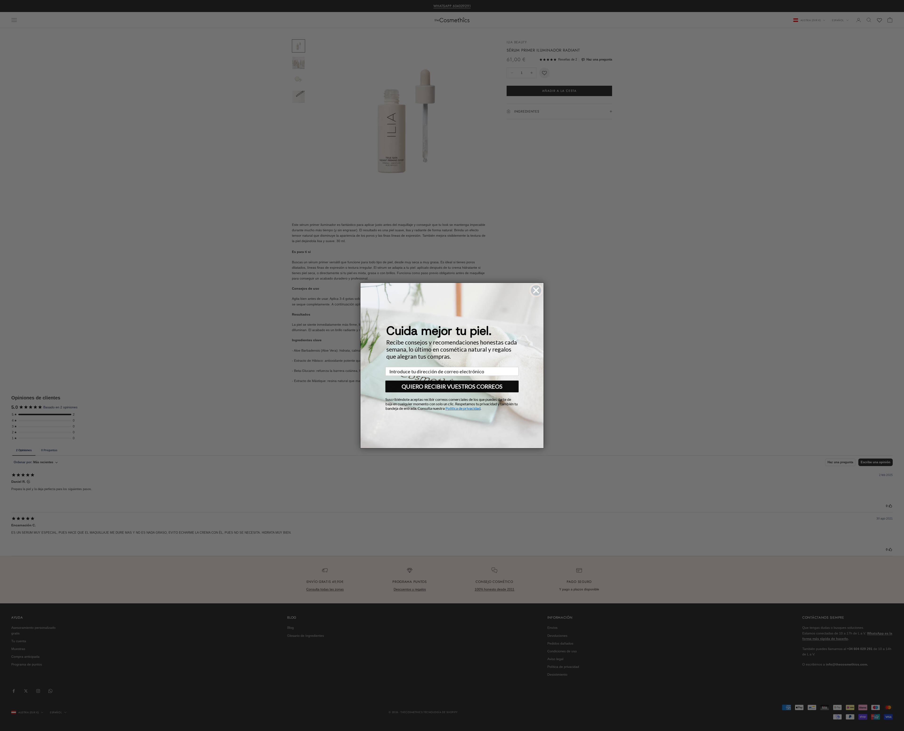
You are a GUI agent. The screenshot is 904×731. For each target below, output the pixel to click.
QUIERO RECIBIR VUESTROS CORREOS (452, 386)
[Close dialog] (536, 290)
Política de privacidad (462, 408)
